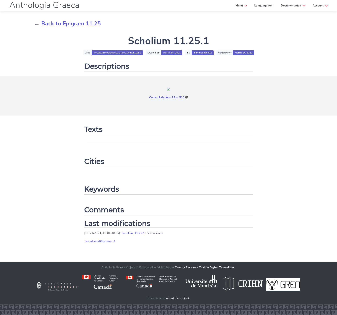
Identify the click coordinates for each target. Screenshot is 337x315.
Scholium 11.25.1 (133, 233)
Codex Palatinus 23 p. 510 (166, 97)
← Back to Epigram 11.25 (67, 23)
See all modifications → (100, 241)
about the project (177, 298)
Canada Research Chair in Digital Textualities (204, 267)
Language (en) (264, 5)
